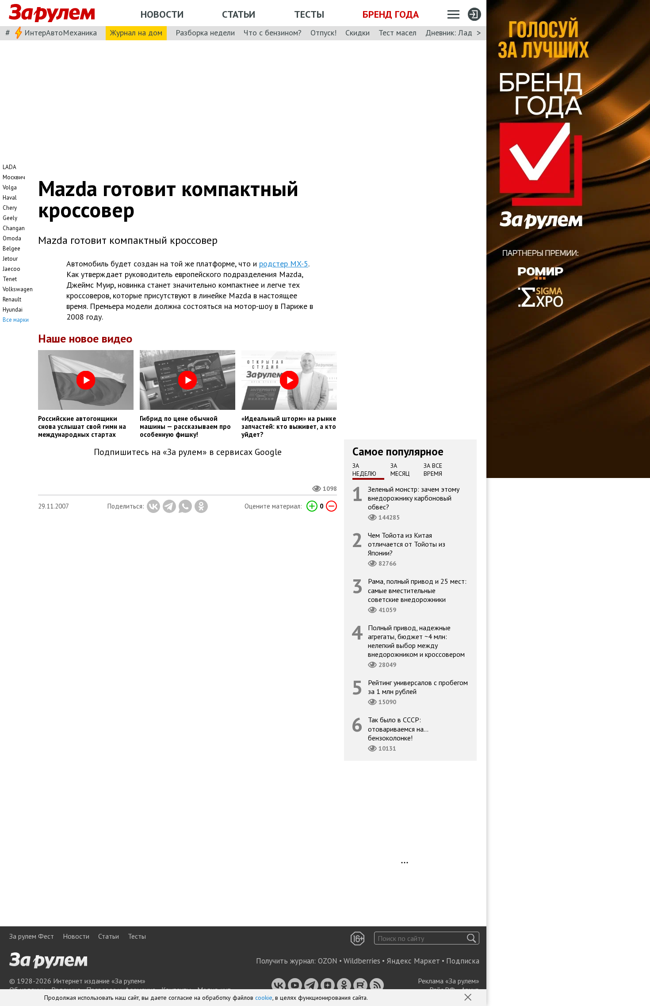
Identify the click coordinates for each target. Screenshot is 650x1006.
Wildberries (362, 961)
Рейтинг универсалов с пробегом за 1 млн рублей (418, 687)
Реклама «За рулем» (448, 980)
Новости (162, 14)
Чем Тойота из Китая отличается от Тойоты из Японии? (406, 544)
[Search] (471, 938)
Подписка (462, 961)
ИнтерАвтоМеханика (60, 32)
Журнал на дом (136, 32)
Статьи (238, 14)
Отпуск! (323, 32)
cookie (263, 998)
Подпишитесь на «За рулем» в (188, 452)
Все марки (16, 320)
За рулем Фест (31, 936)
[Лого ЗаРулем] (52, 13)
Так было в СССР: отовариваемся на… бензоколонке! (398, 728)
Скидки (357, 32)
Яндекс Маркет (413, 961)
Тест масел (398, 32)
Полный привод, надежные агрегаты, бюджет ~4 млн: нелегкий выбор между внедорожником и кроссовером (416, 641)
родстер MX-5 (283, 263)
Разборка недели (205, 32)
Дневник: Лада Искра (462, 32)
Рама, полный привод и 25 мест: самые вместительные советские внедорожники (417, 590)
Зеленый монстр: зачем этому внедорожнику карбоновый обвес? (413, 497)
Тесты (309, 14)
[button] (468, 998)
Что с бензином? (273, 32)
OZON (327, 961)
